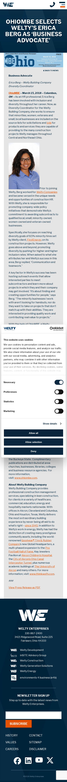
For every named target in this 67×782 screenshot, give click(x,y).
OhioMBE (14, 93)
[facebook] (17, 760)
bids (49, 122)
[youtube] (39, 759)
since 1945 (31, 525)
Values (10, 742)
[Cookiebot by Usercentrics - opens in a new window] (49, 329)
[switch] (59, 391)
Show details (50, 423)
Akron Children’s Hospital (37, 555)
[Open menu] (62, 4)
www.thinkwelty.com (42, 573)
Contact (36, 735)
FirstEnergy (34, 239)
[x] (50, 760)
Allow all (33, 433)
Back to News (51, 71)
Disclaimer (37, 749)
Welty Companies (46, 192)
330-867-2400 (52, 4)
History (11, 735)
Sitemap (35, 742)
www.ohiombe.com (25, 477)
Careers (12, 749)
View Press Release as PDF (24, 587)
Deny (33, 451)
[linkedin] (28, 760)
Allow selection (33, 442)
